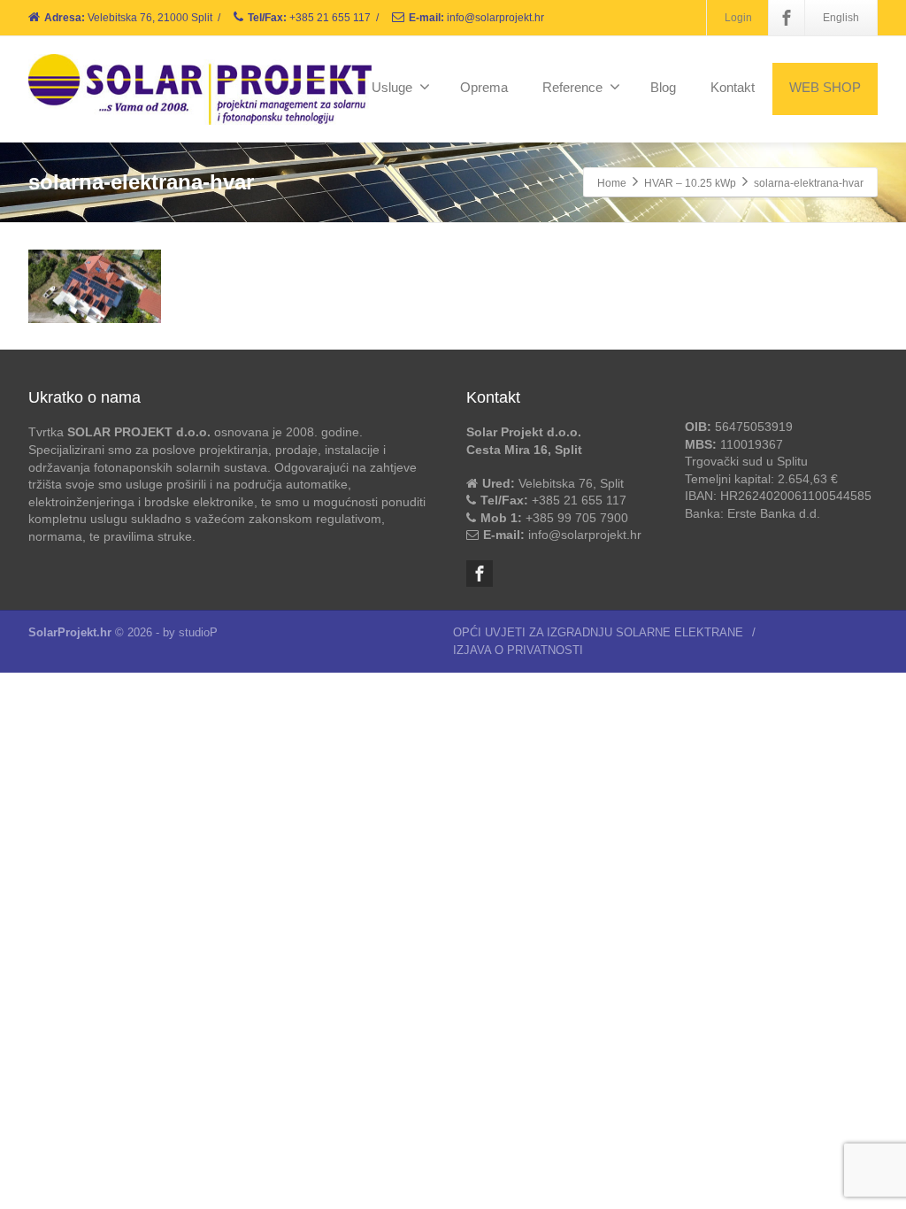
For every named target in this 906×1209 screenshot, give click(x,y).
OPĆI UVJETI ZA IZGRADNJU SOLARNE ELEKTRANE (598, 632)
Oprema (484, 87)
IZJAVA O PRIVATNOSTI (518, 650)
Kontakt (732, 87)
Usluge (392, 87)
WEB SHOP (825, 87)
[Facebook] (786, 17)
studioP (198, 632)
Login (738, 18)
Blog (663, 87)
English (841, 18)
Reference (572, 87)
